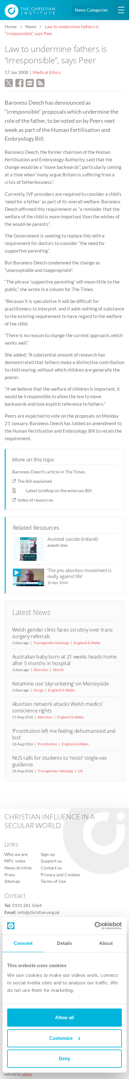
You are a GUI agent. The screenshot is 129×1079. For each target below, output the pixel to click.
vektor (27, 1074)
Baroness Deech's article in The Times (48, 471)
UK (80, 771)
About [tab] (106, 943)
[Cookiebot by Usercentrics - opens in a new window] (94, 926)
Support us (51, 860)
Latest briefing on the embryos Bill (59, 490)
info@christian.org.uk (38, 912)
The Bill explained (35, 481)
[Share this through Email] (30, 82)
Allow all (64, 1017)
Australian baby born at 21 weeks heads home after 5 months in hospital (64, 660)
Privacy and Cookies (60, 874)
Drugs (39, 690)
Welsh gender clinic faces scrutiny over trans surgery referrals (62, 633)
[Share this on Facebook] (19, 82)
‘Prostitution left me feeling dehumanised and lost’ (64, 734)
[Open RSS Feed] (40, 82)
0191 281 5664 (27, 905)
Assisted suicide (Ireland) (72, 539)
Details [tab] (64, 943)
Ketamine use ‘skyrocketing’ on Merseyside (60, 683)
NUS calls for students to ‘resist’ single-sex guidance (59, 761)
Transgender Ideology (51, 642)
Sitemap (12, 881)
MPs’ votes (14, 860)
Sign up (48, 854)
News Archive (18, 867)
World (58, 669)
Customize (61, 1038)
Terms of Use (53, 881)
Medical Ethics (47, 72)
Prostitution (47, 744)
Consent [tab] (23, 943)
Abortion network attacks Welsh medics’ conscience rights (57, 707)
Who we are (16, 854)
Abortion (41, 669)
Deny (64, 1058)
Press (9, 874)
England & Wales (87, 642)
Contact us (51, 867)
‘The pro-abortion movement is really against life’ (79, 573)
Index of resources (35, 500)
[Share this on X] (9, 82)
